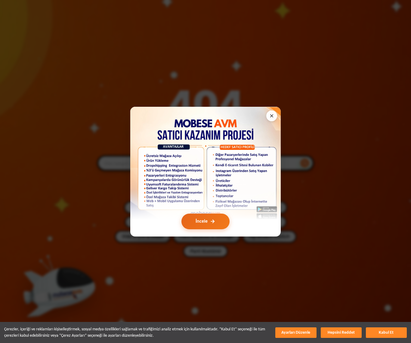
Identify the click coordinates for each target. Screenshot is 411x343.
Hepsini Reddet (341, 332)
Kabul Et (386, 332)
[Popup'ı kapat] (271, 115)
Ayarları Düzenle (295, 332)
